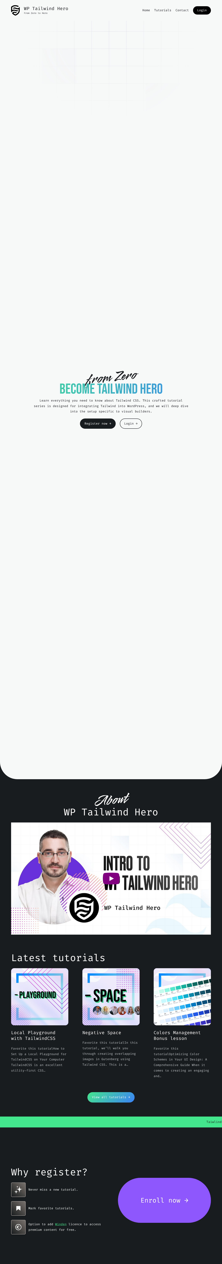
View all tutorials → (111, 1097)
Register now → (97, 424)
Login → (131, 424)
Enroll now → (164, 1200)
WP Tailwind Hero (46, 8)
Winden (61, 1224)
